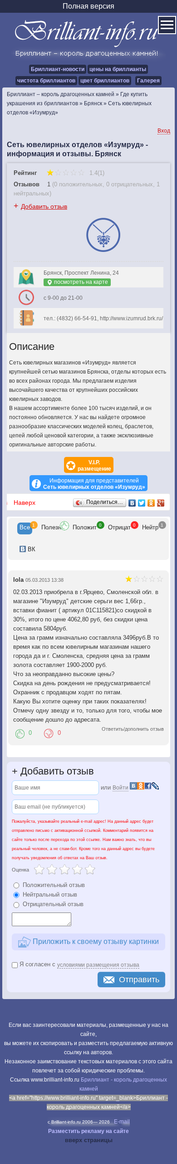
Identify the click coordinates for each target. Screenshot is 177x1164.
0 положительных (78, 184)
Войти (120, 788)
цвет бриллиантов (104, 80)
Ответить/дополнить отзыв (133, 729)
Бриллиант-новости (57, 69)
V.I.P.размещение (94, 465)
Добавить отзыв (44, 206)
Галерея (148, 80)
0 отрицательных (129, 184)
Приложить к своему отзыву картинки (95, 941)
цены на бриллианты (117, 69)
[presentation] (24, 528)
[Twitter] (142, 503)
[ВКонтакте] (132, 503)
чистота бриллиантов (46, 80)
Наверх (24, 502)
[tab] (24, 528)
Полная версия (88, 6)
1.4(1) (96, 172)
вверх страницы (89, 1140)
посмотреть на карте (80, 282)
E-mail (122, 1121)
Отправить (139, 979)
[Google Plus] (161, 503)
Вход (163, 131)
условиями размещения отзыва (98, 965)
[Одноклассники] (151, 503)
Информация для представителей (94, 483)
